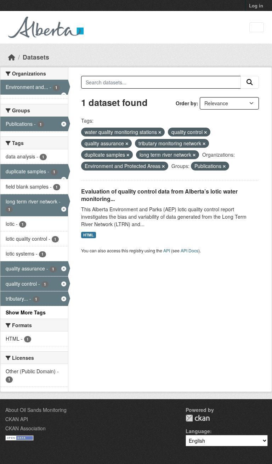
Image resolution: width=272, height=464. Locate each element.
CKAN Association (25, 428)
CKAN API (16, 419)
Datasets (36, 56)
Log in (256, 5)
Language (198, 431)
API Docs (189, 250)
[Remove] (159, 132)
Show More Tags (26, 312)
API (166, 250)
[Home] (11, 56)
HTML (88, 234)
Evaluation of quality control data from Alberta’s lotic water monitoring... (159, 195)
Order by (186, 103)
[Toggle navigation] (256, 27)
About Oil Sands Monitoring (36, 409)
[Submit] (249, 82)
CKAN (198, 418)
